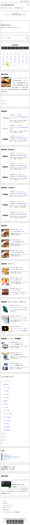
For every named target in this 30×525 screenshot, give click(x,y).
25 (11, 61)
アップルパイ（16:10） (15, 290)
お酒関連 (5, 400)
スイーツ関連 (6, 410)
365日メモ (5, 459)
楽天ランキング (5, 103)
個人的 (2, 433)
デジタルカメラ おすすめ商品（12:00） (20, 481)
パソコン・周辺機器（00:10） (17, 354)
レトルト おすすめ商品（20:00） (20, 78)
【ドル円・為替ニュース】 (8, 458)
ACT (2, 443)
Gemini (3, 440)
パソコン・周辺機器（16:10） (17, 365)
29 (27, 61)
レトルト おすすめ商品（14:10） (17, 231)
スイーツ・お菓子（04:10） (16, 269)
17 (7, 59)
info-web (4, 454)
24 (7, 61)
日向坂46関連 (6, 430)
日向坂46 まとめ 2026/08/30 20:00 (18, 176)
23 (3, 61)
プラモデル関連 (7, 417)
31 (7, 64)
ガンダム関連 (6, 420)
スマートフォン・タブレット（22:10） (19, 318)
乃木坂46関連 (6, 427)
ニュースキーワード (6, 381)
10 (7, 56)
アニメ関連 (5, 397)
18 (11, 59)
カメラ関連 (5, 394)
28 (23, 61)
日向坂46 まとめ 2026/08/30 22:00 (18, 165)
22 (27, 59)
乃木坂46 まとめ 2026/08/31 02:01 (18, 203)
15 (26, 56)
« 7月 (8, 66)
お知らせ (3, 100)
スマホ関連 (5, 391)
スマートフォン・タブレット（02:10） (19, 307)
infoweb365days (6, 455)
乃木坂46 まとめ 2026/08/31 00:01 (18, 214)
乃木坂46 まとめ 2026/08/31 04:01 (18, 138)
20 (19, 59)
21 (23, 59)
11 (11, 56)
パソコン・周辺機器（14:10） (17, 344)
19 (15, 59)
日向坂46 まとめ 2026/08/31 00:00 (18, 155)
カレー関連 (5, 407)
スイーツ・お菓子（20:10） (16, 279)
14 (23, 56)
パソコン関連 (6, 387)
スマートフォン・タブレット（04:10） (19, 328)
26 (15, 61)
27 (19, 61)
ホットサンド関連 (7, 413)
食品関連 (5, 404)
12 (15, 56)
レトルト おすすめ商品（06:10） (17, 241)
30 (3, 64)
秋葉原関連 (5, 384)
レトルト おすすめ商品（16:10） (17, 252)
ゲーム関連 (5, 423)
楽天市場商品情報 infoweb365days (11, 456)
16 (3, 59)
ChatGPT (3, 436)
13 (19, 56)
